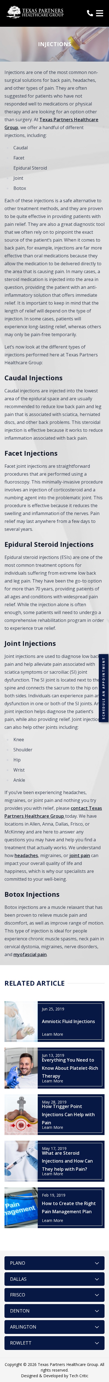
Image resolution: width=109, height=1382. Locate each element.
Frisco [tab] (17, 1295)
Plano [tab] (17, 1263)
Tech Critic (78, 1375)
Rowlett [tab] (21, 1343)
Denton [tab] (20, 1311)
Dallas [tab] (18, 1279)
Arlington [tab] (23, 1327)
